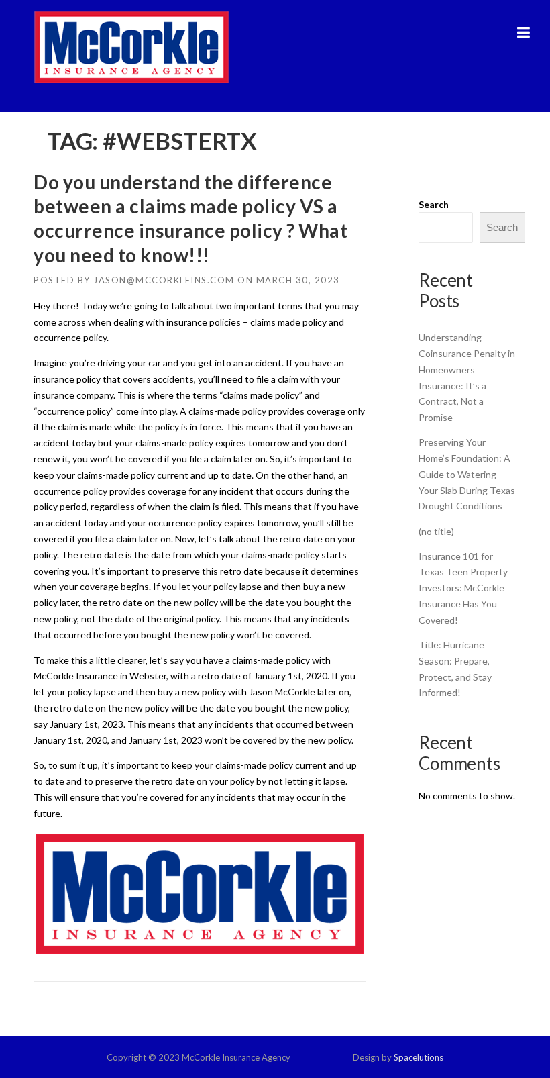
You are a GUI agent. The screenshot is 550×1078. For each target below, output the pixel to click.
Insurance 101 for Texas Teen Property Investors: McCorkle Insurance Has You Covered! (463, 588)
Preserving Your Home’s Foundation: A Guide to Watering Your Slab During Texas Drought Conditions (467, 473)
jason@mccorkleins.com (164, 280)
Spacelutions (418, 1057)
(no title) (436, 531)
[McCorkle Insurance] (131, 46)
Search (434, 204)
